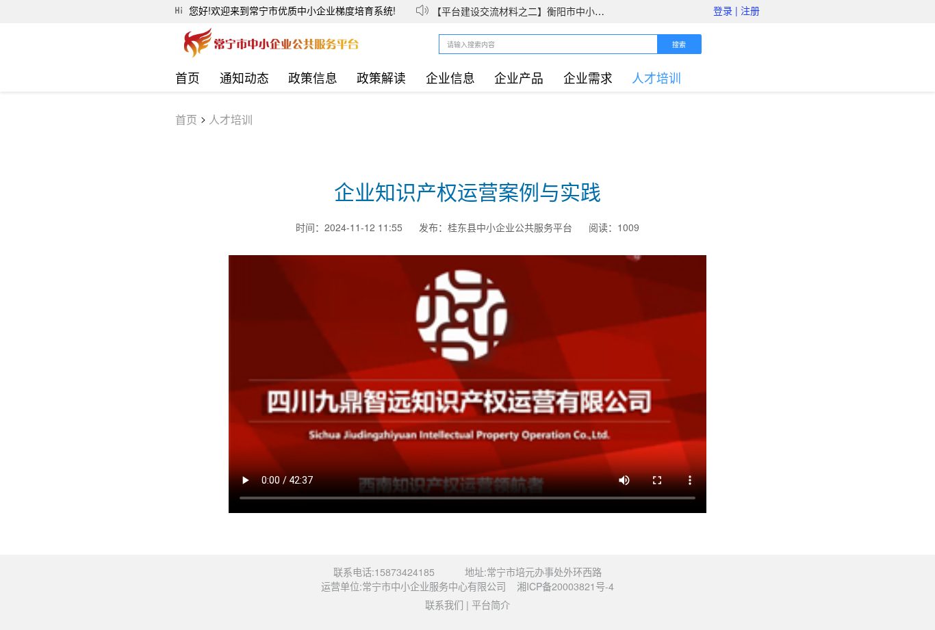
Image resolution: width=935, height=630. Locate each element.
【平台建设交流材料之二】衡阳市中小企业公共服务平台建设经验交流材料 (590, 7)
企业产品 (518, 77)
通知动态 (244, 77)
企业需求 (588, 77)
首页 (187, 77)
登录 (725, 10)
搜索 (679, 45)
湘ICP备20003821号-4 (565, 586)
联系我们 (444, 605)
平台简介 (491, 605)
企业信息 (450, 77)
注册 (750, 10)
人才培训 (656, 77)
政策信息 (312, 77)
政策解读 (381, 77)
